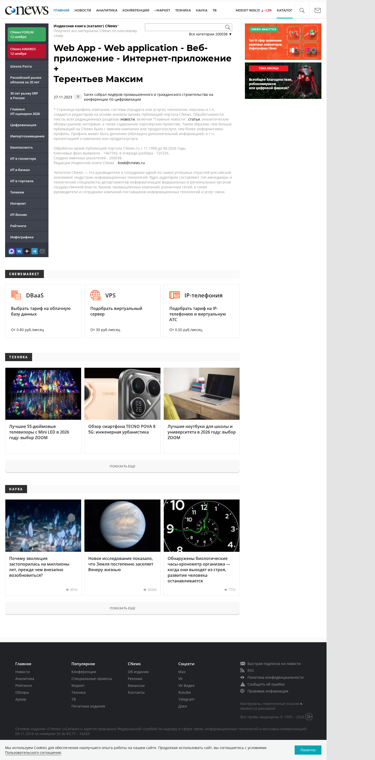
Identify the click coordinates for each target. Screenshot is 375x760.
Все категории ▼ (210, 34)
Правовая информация (267, 691)
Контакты (136, 692)
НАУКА (201, 10)
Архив (20, 699)
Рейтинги (18, 226)
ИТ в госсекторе (23, 158)
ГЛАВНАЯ (61, 10)
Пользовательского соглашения (33, 752)
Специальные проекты (91, 678)
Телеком (17, 192)
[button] (301, 10)
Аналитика (106, 10)
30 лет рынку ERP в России (24, 95)
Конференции (83, 671)
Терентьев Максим (98, 79)
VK (180, 678)
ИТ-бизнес (18, 214)
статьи (194, 119)
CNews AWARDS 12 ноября (23, 51)
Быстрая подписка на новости (274, 663)
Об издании (138, 671)
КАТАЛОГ (284, 10)
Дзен (182, 706)
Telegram (186, 699)
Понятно (308, 750)
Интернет (18, 203)
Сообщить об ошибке (266, 684)
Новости (22, 671)
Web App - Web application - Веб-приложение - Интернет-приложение (143, 53)
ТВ (214, 10)
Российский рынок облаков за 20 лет (25, 79)
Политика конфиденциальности (275, 677)
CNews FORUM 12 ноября (22, 34)
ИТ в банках (20, 169)
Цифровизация (23, 125)
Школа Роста (21, 66)
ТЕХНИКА (183, 10)
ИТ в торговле (21, 181)
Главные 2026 (25, 111)
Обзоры (22, 692)
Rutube (184, 692)
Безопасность (21, 147)
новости (128, 119)
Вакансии (136, 685)
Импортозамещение (27, 136)
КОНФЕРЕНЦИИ (135, 10)
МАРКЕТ (163, 10)
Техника (78, 692)
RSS (250, 670)
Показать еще (122, 466)
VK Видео (186, 685)
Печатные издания (88, 706)
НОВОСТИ (82, 10)
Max (181, 671)
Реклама (135, 678)
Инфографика (22, 237)
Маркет (78, 685)
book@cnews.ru (131, 162)
